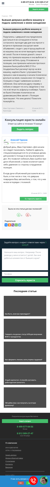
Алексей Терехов (19, 140)
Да (29, 483)
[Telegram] (19, 224)
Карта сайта (9, 475)
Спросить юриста (34, 199)
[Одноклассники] (9, 224)
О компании (10, 461)
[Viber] (12, 224)
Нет (21, 483)
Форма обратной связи (14, 458)
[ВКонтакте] (6, 224)
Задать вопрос (38, 9)
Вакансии (9, 467)
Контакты (9, 464)
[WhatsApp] (16, 224)
